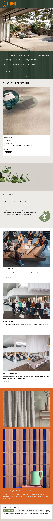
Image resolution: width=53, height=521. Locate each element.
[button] (24, 76)
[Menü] (48, 4)
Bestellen (8, 153)
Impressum (31, 516)
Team (5, 329)
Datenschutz (25, 516)
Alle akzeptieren (8, 510)
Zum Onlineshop (8, 68)
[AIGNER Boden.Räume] (9, 4)
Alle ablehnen (20, 510)
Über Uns (6, 277)
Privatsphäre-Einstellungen (35, 510)
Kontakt (6, 382)
